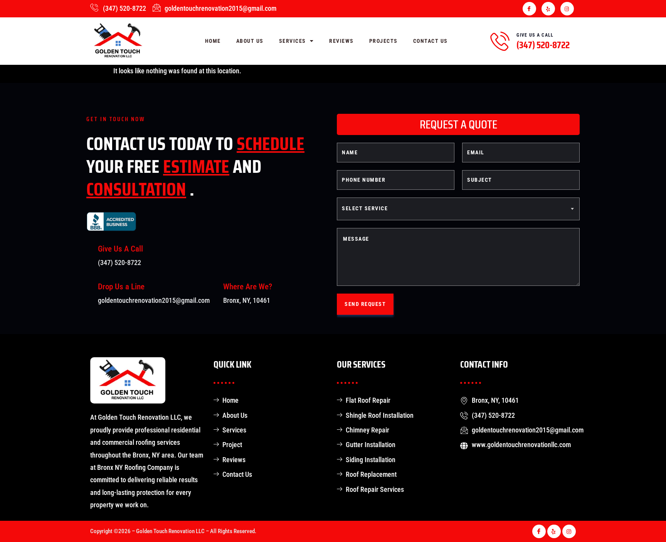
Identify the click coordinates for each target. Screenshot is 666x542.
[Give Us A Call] (500, 41)
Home (213, 41)
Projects (383, 41)
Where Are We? (247, 286)
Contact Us (430, 41)
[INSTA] (567, 8)
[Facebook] (529, 8)
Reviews (341, 41)
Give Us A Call (534, 35)
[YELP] (548, 8)
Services (292, 41)
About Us (250, 41)
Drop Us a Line (121, 286)
